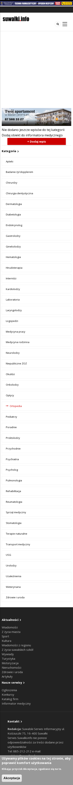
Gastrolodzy (13, 236)
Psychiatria (12, 459)
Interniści (11, 278)
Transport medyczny (18, 544)
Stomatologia (13, 523)
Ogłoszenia (9, 690)
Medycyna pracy (15, 331)
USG (8, 555)
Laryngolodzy (14, 310)
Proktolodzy (13, 438)
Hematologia (13, 257)
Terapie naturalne (16, 533)
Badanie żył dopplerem (19, 172)
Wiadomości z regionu (16, 645)
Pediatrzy (11, 416)
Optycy (10, 395)
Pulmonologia (14, 480)
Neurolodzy (13, 353)
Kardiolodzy (13, 289)
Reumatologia (14, 502)
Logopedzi (12, 321)
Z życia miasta (11, 632)
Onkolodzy (12, 384)
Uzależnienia (13, 576)
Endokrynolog (14, 225)
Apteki (9, 161)
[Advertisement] (36, 69)
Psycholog (12, 469)
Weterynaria (13, 587)
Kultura (6, 641)
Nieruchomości (11, 667)
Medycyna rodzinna (17, 342)
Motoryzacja (10, 663)
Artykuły (7, 676)
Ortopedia (16, 406)
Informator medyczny (16, 703)
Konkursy (8, 694)
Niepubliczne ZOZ (16, 363)
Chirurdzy (11, 182)
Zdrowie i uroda (15, 597)
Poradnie (11, 427)
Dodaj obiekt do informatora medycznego (32, 135)
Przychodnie (13, 448)
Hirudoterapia (14, 267)
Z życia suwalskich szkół (17, 650)
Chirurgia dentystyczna (19, 193)
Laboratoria (13, 299)
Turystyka (8, 658)
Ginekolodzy (13, 246)
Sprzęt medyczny (16, 512)
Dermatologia (14, 204)
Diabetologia (13, 214)
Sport (5, 636)
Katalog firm (10, 699)
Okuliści (10, 374)
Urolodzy (11, 565)
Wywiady (8, 654)
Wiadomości (10, 627)
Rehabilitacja (13, 491)
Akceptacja (12, 778)
